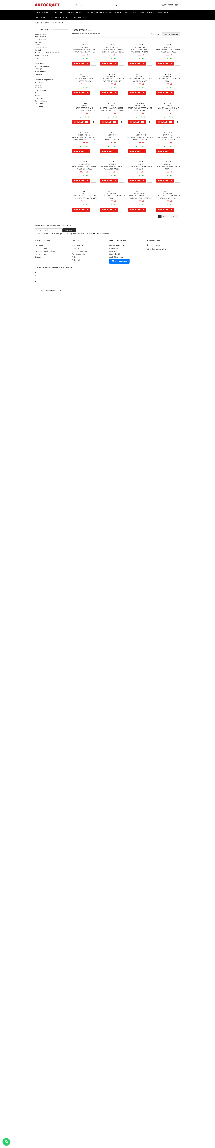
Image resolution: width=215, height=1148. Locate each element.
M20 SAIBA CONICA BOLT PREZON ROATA (168, 109)
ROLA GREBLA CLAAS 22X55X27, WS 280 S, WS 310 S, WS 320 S (84, 109)
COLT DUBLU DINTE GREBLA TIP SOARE (140, 167)
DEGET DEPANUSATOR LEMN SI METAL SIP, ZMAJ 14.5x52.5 (112, 109)
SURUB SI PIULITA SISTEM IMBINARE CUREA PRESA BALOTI (112, 50)
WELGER (112, 74)
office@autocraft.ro (157, 249)
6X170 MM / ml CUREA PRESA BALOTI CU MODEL (168, 138)
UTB (112, 162)
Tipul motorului (40, 39)
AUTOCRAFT (140, 45)
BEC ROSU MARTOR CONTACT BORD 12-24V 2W (112, 138)
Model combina (94, 12)
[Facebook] (35, 272)
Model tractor (75, 12)
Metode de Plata (78, 245)
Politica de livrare (41, 254)
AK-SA (112, 132)
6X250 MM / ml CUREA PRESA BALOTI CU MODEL (84, 167)
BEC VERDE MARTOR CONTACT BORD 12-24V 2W (140, 138)
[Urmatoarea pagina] (176, 216)
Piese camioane (40, 90)
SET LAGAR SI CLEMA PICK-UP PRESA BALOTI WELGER (168, 197)
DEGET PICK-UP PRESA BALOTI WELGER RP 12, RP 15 (112, 80)
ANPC (74, 257)
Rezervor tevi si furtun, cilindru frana (48, 53)
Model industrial (59, 17)
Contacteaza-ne (121, 261)
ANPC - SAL (76, 260)
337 (172, 216)
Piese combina (40, 63)
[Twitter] (35, 275)
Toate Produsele (43, 12)
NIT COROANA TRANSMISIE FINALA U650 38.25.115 (112, 167)
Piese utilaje (39, 98)
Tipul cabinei (41, 17)
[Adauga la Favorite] (93, 64)
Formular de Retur (81, 17)
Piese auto (38, 87)
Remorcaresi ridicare (42, 66)
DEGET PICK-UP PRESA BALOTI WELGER (168, 80)
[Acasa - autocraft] (47, 5)
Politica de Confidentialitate (101, 233)
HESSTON (140, 103)
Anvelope (59, 12)
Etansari (38, 50)
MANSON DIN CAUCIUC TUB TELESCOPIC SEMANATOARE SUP (84, 197)
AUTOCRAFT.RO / (42, 23)
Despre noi (39, 245)
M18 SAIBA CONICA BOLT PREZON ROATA (84, 80)
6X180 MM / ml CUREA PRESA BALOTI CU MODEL (168, 50)
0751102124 (155, 245)
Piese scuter (39, 95)
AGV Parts (84, 45)
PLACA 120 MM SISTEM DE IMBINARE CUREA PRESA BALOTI (140, 197)
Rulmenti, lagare (41, 101)
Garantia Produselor (79, 251)
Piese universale (41, 37)
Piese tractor (39, 58)
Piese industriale (41, 93)
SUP (84, 191)
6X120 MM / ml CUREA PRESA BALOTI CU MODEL (140, 80)
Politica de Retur (78, 248)
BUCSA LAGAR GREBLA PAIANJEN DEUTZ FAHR (140, 50)
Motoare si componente (44, 79)
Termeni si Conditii (41, 248)
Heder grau (162, 12)
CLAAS (84, 103)
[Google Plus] (35, 278)
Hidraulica (38, 74)
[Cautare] (116, 5)
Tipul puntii (129, 12)
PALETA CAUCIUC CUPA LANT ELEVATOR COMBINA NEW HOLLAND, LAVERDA (84, 138)
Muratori (38, 85)
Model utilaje (113, 12)
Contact (38, 257)
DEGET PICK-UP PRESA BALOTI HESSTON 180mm (140, 109)
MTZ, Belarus (39, 82)
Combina (38, 45)
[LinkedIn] (35, 281)
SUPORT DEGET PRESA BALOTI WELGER (112, 197)
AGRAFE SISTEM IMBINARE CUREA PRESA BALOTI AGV (84, 50)
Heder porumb (146, 12)
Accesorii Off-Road (41, 55)
